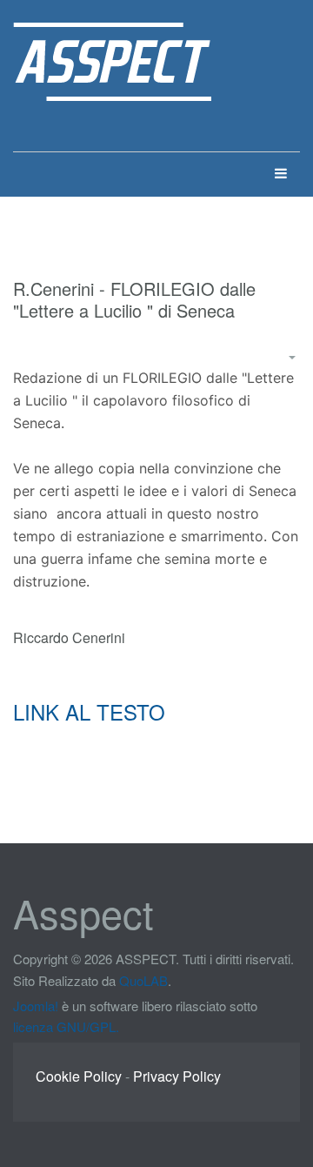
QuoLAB (143, 980)
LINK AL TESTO (89, 711)
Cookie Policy (79, 1076)
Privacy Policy (177, 1076)
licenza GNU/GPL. (66, 1026)
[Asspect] (112, 45)
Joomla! (35, 1005)
